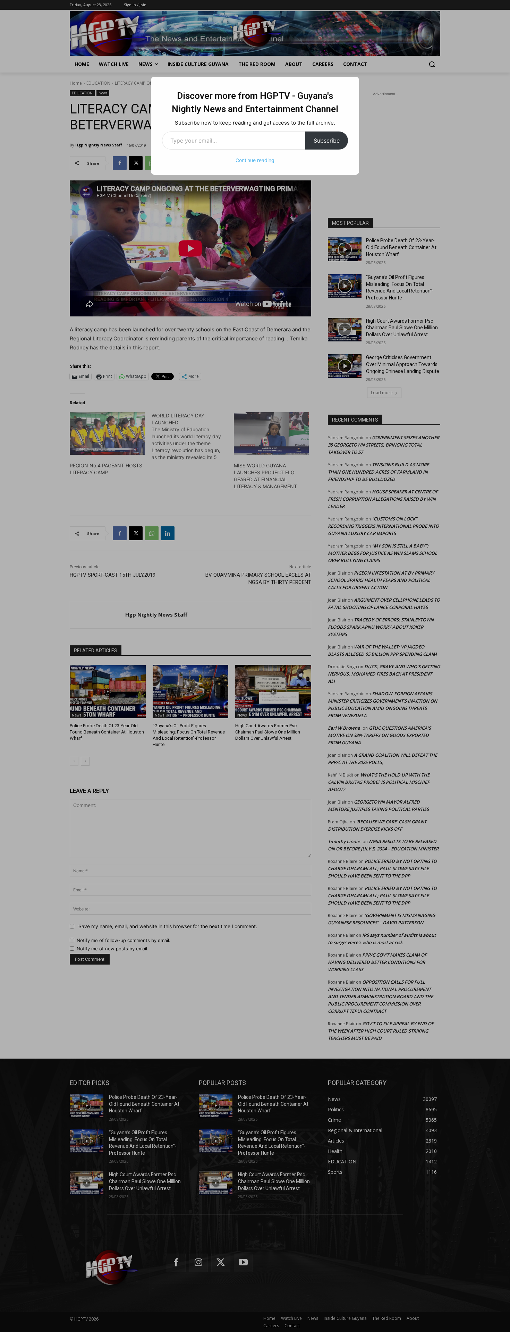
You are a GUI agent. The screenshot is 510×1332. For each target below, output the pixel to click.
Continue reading (255, 160)
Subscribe (327, 140)
